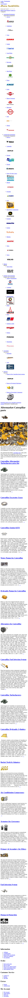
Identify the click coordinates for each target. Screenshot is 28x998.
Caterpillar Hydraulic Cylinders (13, 729)
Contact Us (6, 975)
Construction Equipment (9, 134)
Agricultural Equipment (9, 14)
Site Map (6, 978)
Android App (7, 985)
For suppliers (7, 957)
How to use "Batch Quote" (10, 966)
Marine (5, 264)
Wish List (6, 994)
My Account (6, 992)
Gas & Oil (6, 350)
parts (19, 452)
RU (3, 2)
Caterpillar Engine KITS (10, 528)
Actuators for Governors (10, 821)
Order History (7, 993)
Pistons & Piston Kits (9, 915)
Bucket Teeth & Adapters (10, 762)
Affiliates (6, 952)
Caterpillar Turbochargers (11, 695)
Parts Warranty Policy (9, 969)
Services (6, 371)
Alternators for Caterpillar (11, 624)
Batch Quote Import (5, 10)
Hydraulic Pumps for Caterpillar (13, 591)
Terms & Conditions (8, 956)
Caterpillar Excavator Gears (12, 497)
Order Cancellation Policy (10, 968)
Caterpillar (15, 452)
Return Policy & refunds (9, 955)
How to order (7, 965)
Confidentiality (7, 953)
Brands (5, 984)
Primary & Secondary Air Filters (13, 849)
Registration (7, 1)
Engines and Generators (9, 275)
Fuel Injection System (9, 885)
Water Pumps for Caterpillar (12, 558)
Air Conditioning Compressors (12, 792)
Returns (5, 977)
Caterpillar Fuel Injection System (13, 659)
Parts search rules (8, 964)
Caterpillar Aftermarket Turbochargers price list (10, 462)
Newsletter (6, 996)
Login (2, 1)
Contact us (12, 10)
